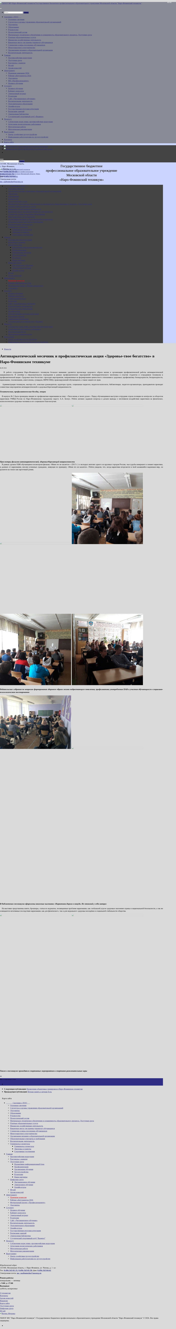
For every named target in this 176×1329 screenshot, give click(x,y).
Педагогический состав (17, 32)
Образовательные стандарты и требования (25, 222)
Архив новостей (14, 68)
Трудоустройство (19, 255)
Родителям (12, 96)
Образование (13, 27)
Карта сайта (9, 142)
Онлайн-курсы (14, 106)
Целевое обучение (15, 83)
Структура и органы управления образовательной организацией (34, 22)
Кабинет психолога (16, 91)
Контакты (8, 139)
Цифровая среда (14, 262)
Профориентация (19, 250)
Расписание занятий (16, 111)
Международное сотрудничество (21, 47)
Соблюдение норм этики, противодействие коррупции (30, 121)
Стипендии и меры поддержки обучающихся (26, 45)
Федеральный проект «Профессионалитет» (25, 285)
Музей (11, 65)
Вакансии (4, 1300)
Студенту (8, 86)
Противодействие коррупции (20, 57)
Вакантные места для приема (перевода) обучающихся (30, 42)
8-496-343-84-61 (44, 1270)
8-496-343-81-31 (11, 1270)
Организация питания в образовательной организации (30, 50)
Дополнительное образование (20, 103)
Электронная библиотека (18, 114)
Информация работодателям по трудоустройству (28, 137)
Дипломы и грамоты (20, 232)
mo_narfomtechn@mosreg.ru (29, 1273)
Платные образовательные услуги (22, 37)
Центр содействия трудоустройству (22, 134)
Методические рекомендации (20, 129)
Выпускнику (9, 131)
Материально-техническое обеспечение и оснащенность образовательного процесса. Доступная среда (50, 34)
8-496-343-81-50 (25, 1270)
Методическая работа (17, 126)
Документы (13, 24)
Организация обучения (21, 252)
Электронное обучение (21, 268)
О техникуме (5, 1293)
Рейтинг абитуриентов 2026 (19, 75)
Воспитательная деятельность (20, 52)
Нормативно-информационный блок (27, 247)
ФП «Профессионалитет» (18, 80)
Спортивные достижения (22, 234)
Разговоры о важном (16, 63)
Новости (7, 349)
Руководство (13, 29)
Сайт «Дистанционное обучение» (22, 98)
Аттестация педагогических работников (24, 124)
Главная (7, 55)
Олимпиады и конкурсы (18, 227)
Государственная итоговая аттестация (23, 109)
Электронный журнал (17, 93)
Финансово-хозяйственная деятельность (24, 40)
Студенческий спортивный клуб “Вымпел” (25, 321)
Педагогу (8, 119)
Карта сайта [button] (7, 1098)
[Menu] (1, 8)
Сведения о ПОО (12, 17)
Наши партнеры (18, 260)
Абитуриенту (9, 70)
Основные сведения (16, 19)
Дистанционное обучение (22, 265)
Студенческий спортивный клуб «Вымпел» (26, 116)
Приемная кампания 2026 (18, 73)
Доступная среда (15, 60)
